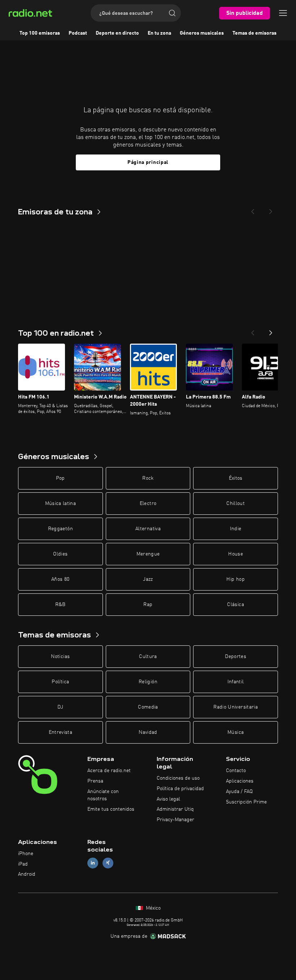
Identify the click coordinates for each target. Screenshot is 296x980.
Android (26, 874)
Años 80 (60, 579)
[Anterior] (252, 330)
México (152, 908)
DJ (60, 707)
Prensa (95, 781)
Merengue (148, 554)
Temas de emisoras (254, 33)
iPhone (25, 853)
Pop (60, 478)
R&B (60, 604)
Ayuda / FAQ (239, 791)
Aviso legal (168, 799)
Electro (148, 503)
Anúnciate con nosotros (103, 795)
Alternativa (148, 528)
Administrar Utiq (175, 809)
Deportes (235, 656)
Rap (147, 604)
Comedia (148, 707)
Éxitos (236, 478)
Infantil (235, 681)
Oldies (60, 554)
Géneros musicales (202, 33)
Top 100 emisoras (39, 33)
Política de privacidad (180, 788)
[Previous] (252, 209)
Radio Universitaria (235, 707)
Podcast (78, 33)
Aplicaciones (239, 781)
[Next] (271, 209)
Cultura (148, 656)
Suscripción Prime (246, 802)
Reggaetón (60, 528)
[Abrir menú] (283, 13)
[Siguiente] (271, 330)
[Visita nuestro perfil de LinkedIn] (93, 863)
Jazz (148, 579)
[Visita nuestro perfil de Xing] (108, 863)
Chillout (235, 503)
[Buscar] (172, 13)
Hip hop (235, 579)
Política (60, 681)
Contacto (236, 770)
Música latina (60, 503)
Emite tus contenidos (110, 809)
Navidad (148, 732)
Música (235, 732)
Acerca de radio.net (109, 770)
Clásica (235, 604)
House (235, 554)
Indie (235, 528)
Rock (147, 478)
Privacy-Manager (175, 819)
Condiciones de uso (178, 778)
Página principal (148, 162)
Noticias (60, 656)
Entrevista (61, 732)
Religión (148, 681)
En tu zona (159, 33)
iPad (23, 864)
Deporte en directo (117, 33)
